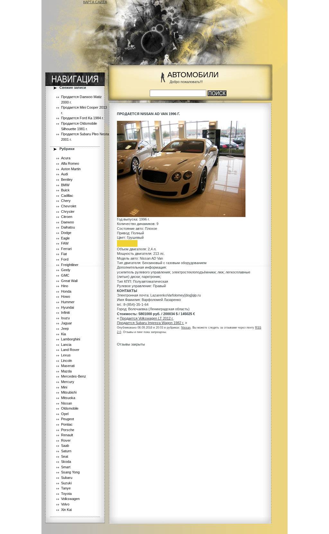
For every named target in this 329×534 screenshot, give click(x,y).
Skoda (66, 461)
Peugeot (67, 419)
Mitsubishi (68, 392)
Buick (65, 190)
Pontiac (67, 424)
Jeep (65, 328)
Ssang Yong (70, 472)
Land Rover (70, 350)
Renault (67, 435)
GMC (65, 275)
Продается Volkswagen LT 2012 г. (146, 318)
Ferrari (66, 249)
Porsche (67, 430)
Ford (64, 259)
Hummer (68, 302)
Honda (66, 291)
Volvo (65, 504)
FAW (64, 243)
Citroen (66, 217)
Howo (65, 296)
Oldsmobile (69, 408)
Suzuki (66, 483)
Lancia (66, 344)
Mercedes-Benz (73, 376)
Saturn (66, 451)
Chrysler (68, 211)
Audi (64, 174)
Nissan (66, 403)
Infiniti (65, 312)
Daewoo (67, 222)
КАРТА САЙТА (95, 2)
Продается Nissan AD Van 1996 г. (148, 114)
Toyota (66, 494)
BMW (65, 185)
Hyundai (67, 307)
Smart (65, 467)
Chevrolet (68, 206)
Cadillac (67, 195)
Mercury (67, 382)
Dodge (66, 233)
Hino (64, 286)
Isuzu (65, 318)
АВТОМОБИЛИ (193, 75)
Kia (63, 334)
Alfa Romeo (70, 163)
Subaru (66, 478)
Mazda (66, 371)
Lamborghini (70, 339)
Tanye (66, 488)
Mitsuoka (68, 398)
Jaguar (66, 323)
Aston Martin (71, 169)
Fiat (64, 254)
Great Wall (69, 281)
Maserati (68, 366)
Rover (66, 440)
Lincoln (66, 361)
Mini (64, 387)
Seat (64, 456)
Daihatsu (68, 227)
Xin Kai (66, 510)
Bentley (67, 179)
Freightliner (69, 265)
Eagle (65, 238)
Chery (66, 201)
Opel (64, 414)
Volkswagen (70, 499)
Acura (65, 158)
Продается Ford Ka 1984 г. (82, 118)
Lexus (66, 355)
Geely (65, 270)
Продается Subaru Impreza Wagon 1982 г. (150, 323)
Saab (65, 445)
